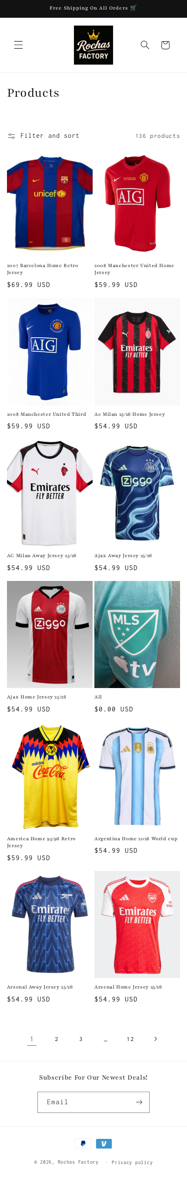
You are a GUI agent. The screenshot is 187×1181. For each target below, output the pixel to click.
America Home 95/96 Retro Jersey (41, 842)
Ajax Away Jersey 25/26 (123, 555)
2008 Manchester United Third (47, 414)
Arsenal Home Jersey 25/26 (128, 987)
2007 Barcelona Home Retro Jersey (42, 269)
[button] (18, 45)
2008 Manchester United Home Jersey (134, 269)
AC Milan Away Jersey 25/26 (42, 555)
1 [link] (32, 1039)
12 (130, 1038)
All (98, 697)
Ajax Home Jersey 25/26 (37, 697)
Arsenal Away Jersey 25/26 (40, 987)
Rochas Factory (78, 1162)
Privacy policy (132, 1162)
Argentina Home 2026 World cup (135, 838)
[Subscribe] (139, 1102)
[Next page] (155, 1039)
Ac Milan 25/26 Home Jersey (129, 414)
